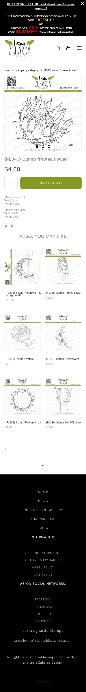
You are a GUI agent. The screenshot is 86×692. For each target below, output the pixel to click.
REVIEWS (43, 528)
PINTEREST (43, 614)
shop (7, 70)
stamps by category (27, 70)
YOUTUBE (43, 621)
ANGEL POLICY (43, 567)
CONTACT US (43, 575)
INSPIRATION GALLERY (43, 510)
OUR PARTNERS (43, 519)
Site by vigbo (43, 682)
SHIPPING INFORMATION (43, 553)
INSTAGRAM (43, 607)
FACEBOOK (43, 599)
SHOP (43, 492)
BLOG (43, 501)
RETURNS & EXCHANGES (43, 560)
